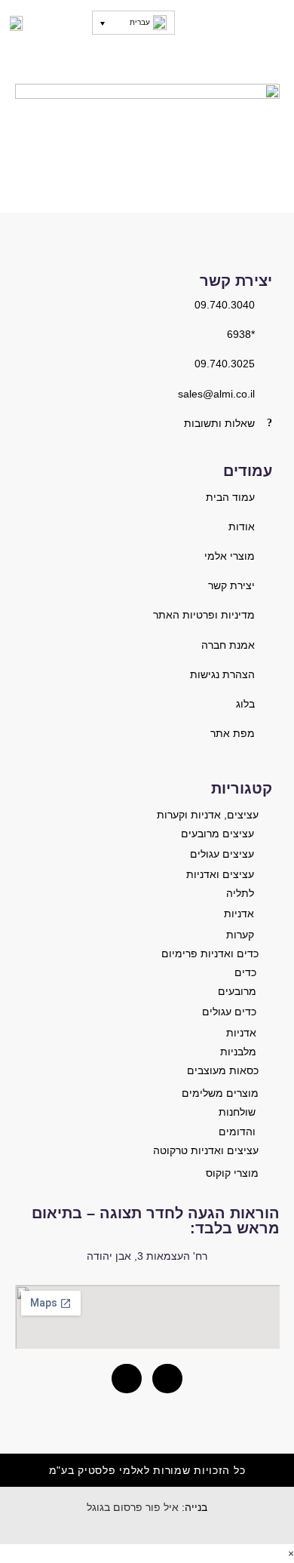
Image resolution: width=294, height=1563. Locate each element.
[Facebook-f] (127, 1379)
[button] (274, 23)
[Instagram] (167, 1379)
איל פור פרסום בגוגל (133, 1507)
